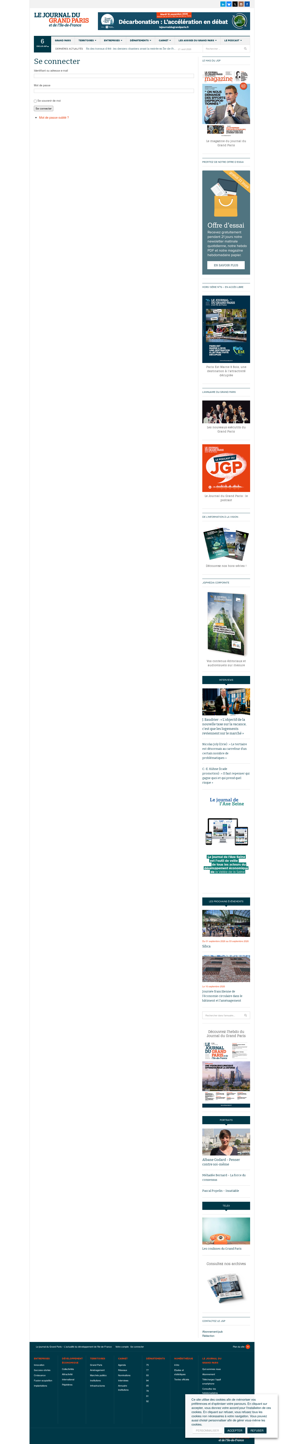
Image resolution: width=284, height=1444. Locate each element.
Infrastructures (97, 1385)
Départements (139, 40)
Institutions (95, 1380)
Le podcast (231, 40)
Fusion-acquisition (43, 1380)
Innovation (39, 1364)
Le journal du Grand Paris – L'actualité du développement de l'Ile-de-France (62, 19)
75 (147, 1364)
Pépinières (67, 1384)
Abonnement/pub (212, 1331)
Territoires (86, 40)
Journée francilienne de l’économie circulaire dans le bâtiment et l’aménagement (222, 996)
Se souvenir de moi (49, 100)
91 (147, 1396)
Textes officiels (181, 1379)
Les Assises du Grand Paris (196, 40)
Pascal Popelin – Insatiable (220, 1191)
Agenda (122, 1364)
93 (147, 1375)
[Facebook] (247, 4)
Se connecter (44, 108)
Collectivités (68, 1369)
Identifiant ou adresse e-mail (51, 70)
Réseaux (122, 1370)
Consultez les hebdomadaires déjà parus (210, 1393)
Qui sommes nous (211, 1369)
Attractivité (67, 1374)
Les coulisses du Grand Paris (222, 1248)
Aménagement (97, 1370)
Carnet (163, 40)
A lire (176, 1364)
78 (147, 1390)
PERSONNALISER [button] (207, 1430)
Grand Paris (63, 40)
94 (147, 1380)
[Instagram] (241, 4)
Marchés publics (98, 1375)
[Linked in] (223, 4)
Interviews (123, 1380)
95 (147, 1385)
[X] (235, 4)
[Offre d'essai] (226, 222)
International (68, 1379)
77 (147, 1370)
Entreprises (112, 40)
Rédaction (208, 1336)
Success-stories (42, 1370)
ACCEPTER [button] (234, 1430)
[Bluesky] (229, 4)
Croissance (40, 1375)
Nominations (124, 1375)
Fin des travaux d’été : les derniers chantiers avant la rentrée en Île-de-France (131, 49)
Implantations (40, 1385)
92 (147, 1401)
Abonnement (208, 1374)
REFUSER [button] (257, 1430)
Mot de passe (42, 85)
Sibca (206, 946)
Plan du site (238, 1346)
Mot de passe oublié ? (54, 117)
